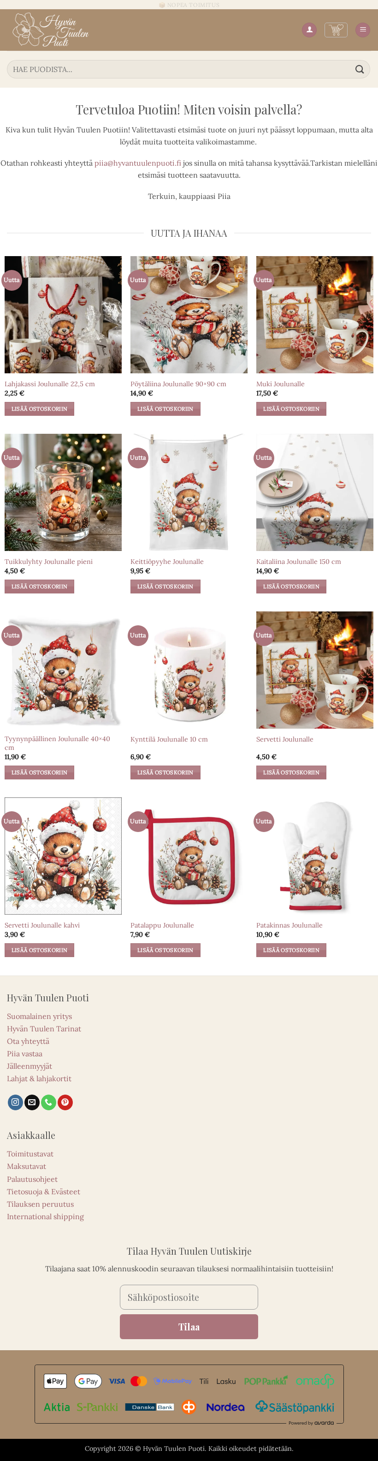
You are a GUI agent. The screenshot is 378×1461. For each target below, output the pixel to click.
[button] (336, 30)
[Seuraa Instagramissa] (15, 1102)
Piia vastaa (24, 1053)
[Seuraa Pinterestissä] (65, 1102)
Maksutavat (26, 1166)
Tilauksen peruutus (40, 1204)
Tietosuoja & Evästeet (43, 1191)
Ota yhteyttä (28, 1041)
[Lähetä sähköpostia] (32, 1102)
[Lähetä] (360, 69)
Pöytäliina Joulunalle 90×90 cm (178, 384)
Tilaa (189, 1326)
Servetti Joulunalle (284, 739)
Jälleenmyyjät (29, 1066)
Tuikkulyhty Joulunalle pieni (49, 561)
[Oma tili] (309, 30)
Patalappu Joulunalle (162, 925)
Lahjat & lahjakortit (39, 1078)
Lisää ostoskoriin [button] (40, 408)
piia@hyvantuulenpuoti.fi (137, 163)
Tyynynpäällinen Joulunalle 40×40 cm (57, 743)
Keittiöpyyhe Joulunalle (167, 561)
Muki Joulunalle (280, 384)
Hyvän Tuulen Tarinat (44, 1028)
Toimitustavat (30, 1153)
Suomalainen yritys (39, 1016)
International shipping (45, 1216)
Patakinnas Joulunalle (289, 925)
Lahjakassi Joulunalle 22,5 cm (50, 384)
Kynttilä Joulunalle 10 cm (169, 739)
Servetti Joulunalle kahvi (42, 925)
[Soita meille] (48, 1102)
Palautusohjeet (32, 1179)
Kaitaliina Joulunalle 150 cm (298, 561)
